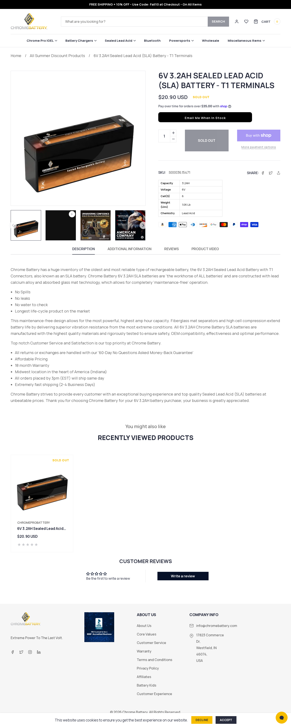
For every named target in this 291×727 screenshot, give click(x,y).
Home (16, 55)
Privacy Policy (148, 668)
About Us (144, 626)
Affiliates (144, 677)
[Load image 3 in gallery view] (130, 225)
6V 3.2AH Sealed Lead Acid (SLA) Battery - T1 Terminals (143, 55)
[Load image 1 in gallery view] (26, 225)
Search (218, 21)
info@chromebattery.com (216, 625)
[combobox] (145, 22)
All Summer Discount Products (57, 55)
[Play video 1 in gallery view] (60, 225)
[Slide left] (13, 225)
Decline (202, 720)
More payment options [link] (258, 147)
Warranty (144, 651)
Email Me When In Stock (205, 118)
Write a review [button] (183, 576)
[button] (42, 40)
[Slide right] (143, 225)
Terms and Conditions (154, 660)
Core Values (146, 634)
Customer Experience (154, 694)
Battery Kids (146, 685)
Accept (226, 720)
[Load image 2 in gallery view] (95, 225)
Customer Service (151, 643)
